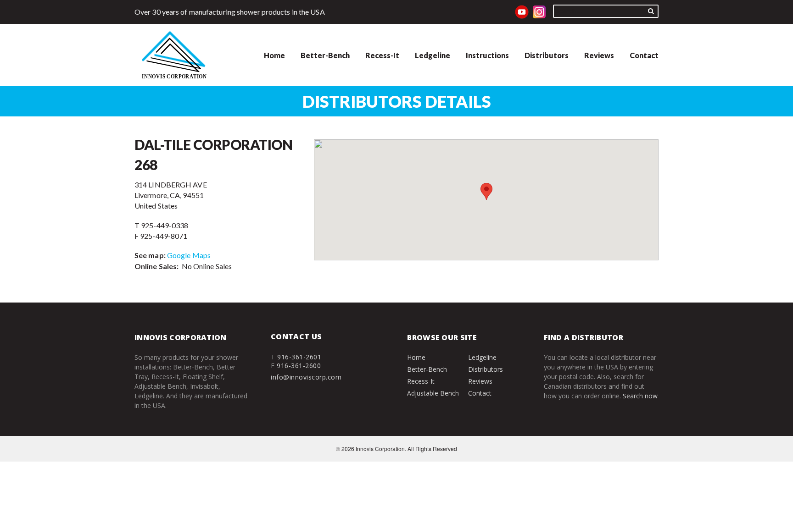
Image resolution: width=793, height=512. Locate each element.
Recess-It (382, 55)
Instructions (487, 55)
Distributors (547, 55)
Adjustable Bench (433, 393)
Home (274, 55)
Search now (640, 395)
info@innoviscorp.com (306, 377)
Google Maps (189, 255)
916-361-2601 (299, 356)
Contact (644, 55)
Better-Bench (325, 55)
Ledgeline (432, 55)
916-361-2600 (299, 365)
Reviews (599, 55)
